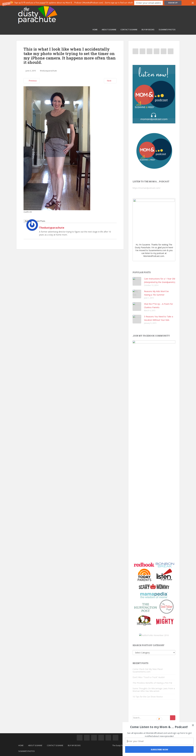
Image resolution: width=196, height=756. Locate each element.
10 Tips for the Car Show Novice (148, 696)
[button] (98, 3)
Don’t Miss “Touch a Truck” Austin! (149, 677)
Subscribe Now (159, 749)
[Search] (172, 717)
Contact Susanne (129, 29)
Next (109, 80)
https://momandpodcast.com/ (146, 188)
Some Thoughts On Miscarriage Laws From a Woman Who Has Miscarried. (154, 689)
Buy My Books (148, 29)
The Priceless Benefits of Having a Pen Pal (152, 682)
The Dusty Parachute (120, 745)
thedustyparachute (48, 70)
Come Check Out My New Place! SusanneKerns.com (148, 670)
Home (95, 29)
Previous (32, 80)
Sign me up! (173, 3)
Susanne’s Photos (167, 29)
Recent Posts (39, 221)
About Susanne (109, 29)
